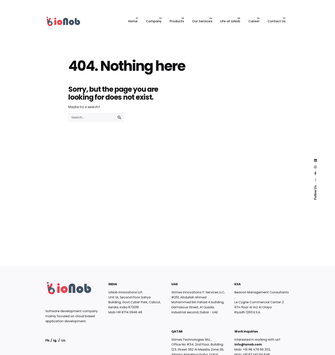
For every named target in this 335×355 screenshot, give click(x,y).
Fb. (47, 340)
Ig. (55, 340)
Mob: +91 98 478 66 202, (252, 349)
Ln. (63, 340)
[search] (119, 117)
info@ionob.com (248, 344)
